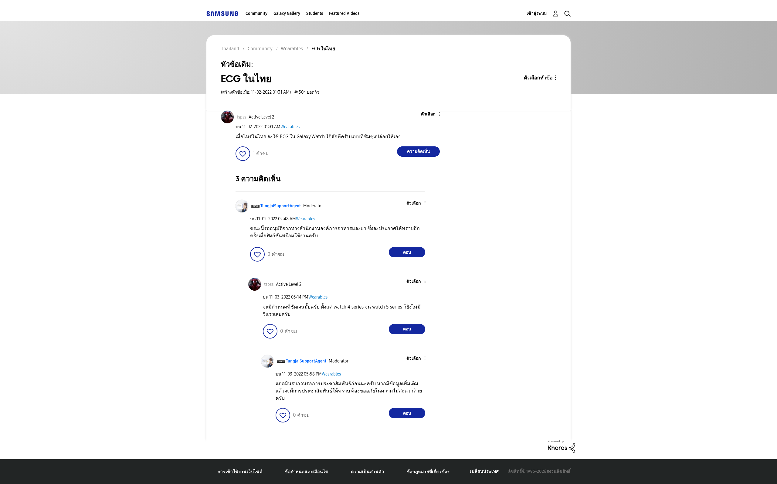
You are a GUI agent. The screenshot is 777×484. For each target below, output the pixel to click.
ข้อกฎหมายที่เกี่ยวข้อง (428, 471)
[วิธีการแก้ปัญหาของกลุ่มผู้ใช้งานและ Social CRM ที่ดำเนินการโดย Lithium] (561, 446)
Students (314, 13)
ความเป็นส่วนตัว (367, 471)
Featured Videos (344, 13)
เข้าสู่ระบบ (537, 13)
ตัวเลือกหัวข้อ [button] (538, 78)
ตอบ (407, 252)
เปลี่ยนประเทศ (484, 471)
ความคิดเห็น (418, 151)
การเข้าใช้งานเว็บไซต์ (240, 471)
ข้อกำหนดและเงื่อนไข (306, 471)
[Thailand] (222, 13)
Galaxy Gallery (286, 13)
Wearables (290, 126)
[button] (429, 114)
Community (256, 13)
